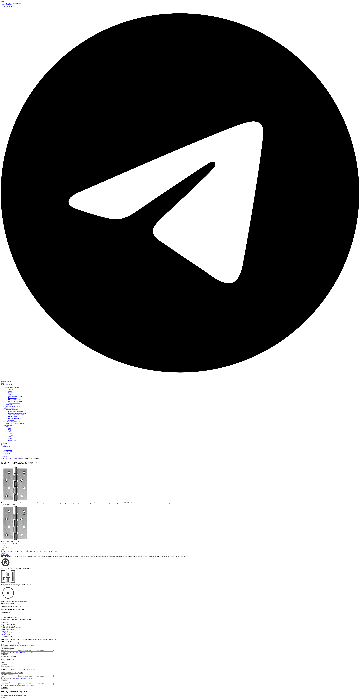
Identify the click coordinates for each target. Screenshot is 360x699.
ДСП (9, 437)
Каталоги (4, 443)
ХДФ (10, 433)
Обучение (7, 453)
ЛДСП (10, 438)
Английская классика (15, 396)
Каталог (9, 458)
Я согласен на (18, 645)
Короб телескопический (16, 411)
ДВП (9, 428)
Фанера (10, 435)
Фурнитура (8, 425)
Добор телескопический (16, 415)
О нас (2, 383)
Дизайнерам (8, 450)
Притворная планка (14, 418)
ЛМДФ (10, 431)
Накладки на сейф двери (12, 406)
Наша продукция (6, 384)
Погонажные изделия (11, 409)
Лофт (10, 394)
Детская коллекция (14, 403)
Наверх (3, 697)
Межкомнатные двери (11, 387)
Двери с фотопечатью (15, 401)
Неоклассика (12, 398)
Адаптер (11, 420)
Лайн (10, 391)
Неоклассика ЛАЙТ (14, 399)
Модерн (10, 393)
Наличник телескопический (17, 413)
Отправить (5, 647)
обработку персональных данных (23, 645)
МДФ (10, 430)
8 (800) (6, 5)
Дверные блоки (9, 408)
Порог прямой (12, 416)
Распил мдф (12, 440)
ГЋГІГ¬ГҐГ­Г (5, 555)
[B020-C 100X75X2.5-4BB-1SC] (15, 501)
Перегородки (8, 404)
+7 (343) (6, 6)
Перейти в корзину (21, 695)
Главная (3, 458)
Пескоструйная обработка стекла (15, 423)
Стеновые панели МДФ (12, 421)
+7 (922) (6, 3)
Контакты (4, 456)
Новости (3, 445)
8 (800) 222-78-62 (6, 634)
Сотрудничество (6, 446)
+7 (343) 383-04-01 (6, 633)
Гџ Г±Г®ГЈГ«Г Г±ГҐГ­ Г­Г (30, 551)
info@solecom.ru (11, 629)
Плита (6, 426)
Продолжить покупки (8, 695)
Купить (3, 553)
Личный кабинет (6, 381)
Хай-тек (10, 389)
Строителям (8, 451)
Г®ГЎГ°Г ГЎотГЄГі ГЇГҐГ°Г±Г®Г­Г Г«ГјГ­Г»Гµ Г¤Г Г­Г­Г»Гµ (39, 551)
